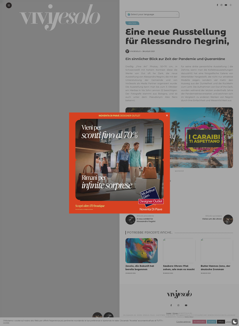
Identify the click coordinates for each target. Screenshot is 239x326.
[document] (119, 163)
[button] (235, 322)
